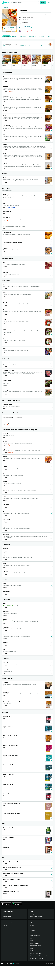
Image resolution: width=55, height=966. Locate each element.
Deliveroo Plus (6, 914)
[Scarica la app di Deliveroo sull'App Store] (6, 903)
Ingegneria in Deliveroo (35, 935)
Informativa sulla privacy (35, 945)
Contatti (31, 940)
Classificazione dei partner (36, 953)
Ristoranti (5, 925)
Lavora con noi (6, 928)
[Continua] (52, 62)
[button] (27, 45)
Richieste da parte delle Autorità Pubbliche (39, 955)
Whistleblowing (33, 950)
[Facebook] (2, 963)
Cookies (31, 948)
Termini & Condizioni (34, 943)
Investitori (32, 930)
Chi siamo (32, 925)
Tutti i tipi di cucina (34, 914)
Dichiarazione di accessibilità (36, 958)
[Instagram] (8, 963)
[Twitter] (5, 963)
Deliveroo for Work (7, 916)
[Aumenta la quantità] (9, 63)
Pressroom (32, 928)
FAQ (31, 938)
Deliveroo (6, 2)
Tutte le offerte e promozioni (36, 916)
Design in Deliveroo (34, 933)
